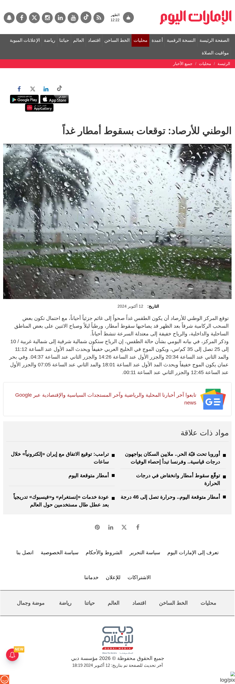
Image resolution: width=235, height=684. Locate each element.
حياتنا (64, 40)
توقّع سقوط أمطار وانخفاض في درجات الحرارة (178, 479)
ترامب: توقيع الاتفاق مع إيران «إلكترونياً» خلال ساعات (60, 458)
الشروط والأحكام (104, 552)
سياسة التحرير (145, 552)
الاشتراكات (139, 577)
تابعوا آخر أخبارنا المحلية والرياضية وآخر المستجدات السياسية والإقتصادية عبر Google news (105, 399)
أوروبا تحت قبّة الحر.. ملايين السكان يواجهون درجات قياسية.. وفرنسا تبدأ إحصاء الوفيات (172, 458)
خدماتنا (91, 577)
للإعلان (113, 577)
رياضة (49, 40)
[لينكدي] (60, 17)
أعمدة (157, 40)
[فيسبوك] (21, 17)
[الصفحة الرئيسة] (196, 3)
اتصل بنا (25, 552)
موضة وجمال (31, 603)
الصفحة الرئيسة (214, 40)
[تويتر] (34, 17)
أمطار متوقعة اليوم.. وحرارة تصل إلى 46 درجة (170, 497)
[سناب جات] (9, 17)
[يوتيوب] (73, 17)
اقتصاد (94, 40)
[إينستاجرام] (47, 17)
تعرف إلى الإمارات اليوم (193, 552)
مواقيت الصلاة (215, 52)
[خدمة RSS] (98, 17)
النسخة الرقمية (181, 40)
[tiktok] (86, 17)
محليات (141, 40)
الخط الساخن (117, 40)
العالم (78, 40)
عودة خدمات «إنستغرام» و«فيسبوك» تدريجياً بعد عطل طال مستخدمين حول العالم (61, 501)
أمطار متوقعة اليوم (88, 475)
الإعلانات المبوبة (25, 40)
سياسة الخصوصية (60, 552)
